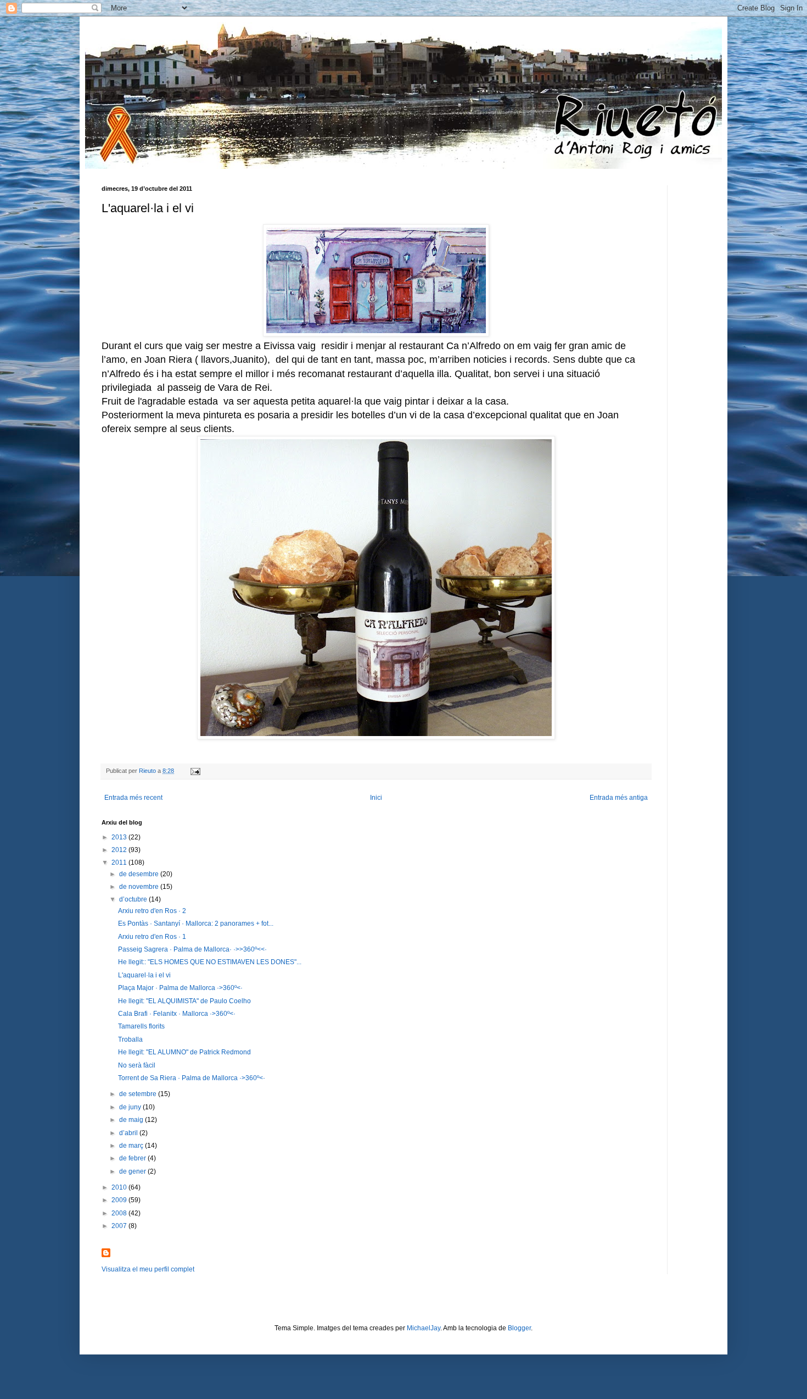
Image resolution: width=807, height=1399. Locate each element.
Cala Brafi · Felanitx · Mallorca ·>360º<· (177, 1014)
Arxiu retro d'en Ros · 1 (152, 937)
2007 (119, 1226)
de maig (132, 1120)
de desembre (139, 874)
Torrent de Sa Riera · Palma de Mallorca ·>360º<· (191, 1078)
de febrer (133, 1158)
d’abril (129, 1133)
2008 (119, 1213)
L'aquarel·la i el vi (144, 975)
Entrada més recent (133, 797)
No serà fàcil (136, 1065)
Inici (376, 797)
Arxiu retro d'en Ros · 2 (152, 911)
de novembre (139, 887)
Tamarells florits (141, 1026)
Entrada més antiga (619, 797)
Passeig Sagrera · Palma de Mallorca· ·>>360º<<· (192, 949)
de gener (133, 1171)
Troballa (130, 1039)
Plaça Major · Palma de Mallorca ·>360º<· (180, 988)
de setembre (138, 1094)
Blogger (519, 1328)
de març (132, 1145)
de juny (131, 1107)
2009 (119, 1200)
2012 (119, 850)
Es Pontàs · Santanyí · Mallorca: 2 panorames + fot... (195, 923)
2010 (119, 1187)
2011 (119, 862)
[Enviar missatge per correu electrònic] (195, 770)
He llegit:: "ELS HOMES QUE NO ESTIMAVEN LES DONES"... (209, 962)
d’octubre (134, 899)
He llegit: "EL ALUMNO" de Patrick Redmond (184, 1052)
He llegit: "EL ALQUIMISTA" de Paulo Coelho (184, 1001)
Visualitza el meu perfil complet (148, 1269)
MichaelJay (423, 1328)
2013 (119, 837)
